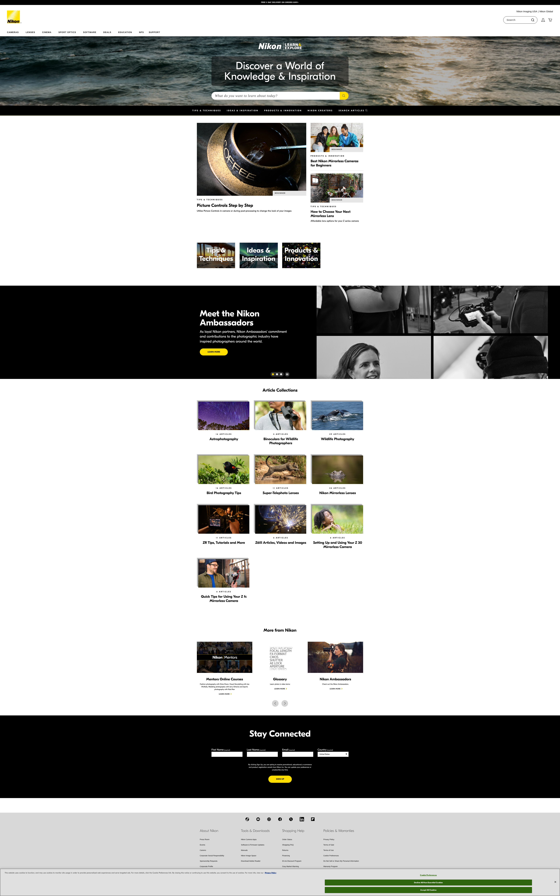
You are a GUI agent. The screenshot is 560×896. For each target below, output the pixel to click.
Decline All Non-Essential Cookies (428, 882)
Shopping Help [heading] (293, 831)
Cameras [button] (13, 32)
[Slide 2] (277, 374)
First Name (220, 749)
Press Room (204, 839)
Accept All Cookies (428, 890)
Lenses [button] (30, 32)
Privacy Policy (328, 839)
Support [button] (154, 32)
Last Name (256, 749)
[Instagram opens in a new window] (269, 819)
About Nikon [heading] (209, 831)
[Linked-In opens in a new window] (302, 819)
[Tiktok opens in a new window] (247, 819)
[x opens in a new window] (291, 819)
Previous (275, 703)
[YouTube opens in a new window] (258, 819)
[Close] (555, 882)
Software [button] (89, 32)
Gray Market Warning (290, 866)
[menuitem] (16, 31)
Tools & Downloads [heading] (255, 831)
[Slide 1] (273, 374)
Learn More (346, 349)
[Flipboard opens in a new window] (313, 819)
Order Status (287, 839)
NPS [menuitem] (141, 32)
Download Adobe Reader (250, 861)
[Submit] (532, 20)
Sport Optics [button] (67, 32)
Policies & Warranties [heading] (338, 831)
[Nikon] (14, 14)
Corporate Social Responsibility (212, 856)
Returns (285, 850)
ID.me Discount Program (291, 861)
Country (325, 749)
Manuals (244, 850)
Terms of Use (328, 850)
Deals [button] (107, 32)
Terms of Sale (328, 845)
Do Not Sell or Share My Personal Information (341, 861)
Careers (203, 850)
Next (284, 703)
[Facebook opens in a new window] (280, 819)
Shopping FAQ (288, 845)
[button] (42, 2)
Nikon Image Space (248, 856)
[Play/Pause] (287, 374)
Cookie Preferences (331, 856)
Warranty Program (330, 866)
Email (288, 749)
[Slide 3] (281, 374)
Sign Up (284, 779)
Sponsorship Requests (208, 861)
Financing (286, 856)
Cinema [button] (46, 32)
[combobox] (520, 20)
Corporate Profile (206, 866)
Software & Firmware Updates (252, 845)
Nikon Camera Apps (249, 839)
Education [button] (125, 32)
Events (202, 845)
